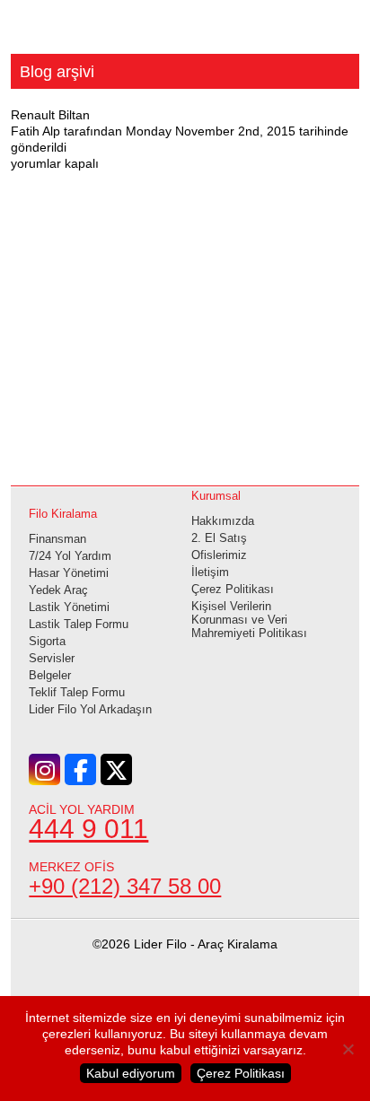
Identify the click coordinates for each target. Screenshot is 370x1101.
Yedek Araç (58, 590)
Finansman (57, 539)
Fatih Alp (35, 131)
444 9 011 (88, 828)
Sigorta (47, 641)
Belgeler (50, 675)
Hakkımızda (222, 521)
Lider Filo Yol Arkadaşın (90, 709)
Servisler (52, 658)
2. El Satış (219, 538)
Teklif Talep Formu (77, 692)
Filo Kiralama (63, 513)
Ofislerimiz (219, 555)
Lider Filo (185, 34)
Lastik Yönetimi (69, 607)
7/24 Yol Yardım (70, 556)
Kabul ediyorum (130, 1073)
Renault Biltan (50, 115)
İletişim (210, 572)
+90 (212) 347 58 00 (125, 886)
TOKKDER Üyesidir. (184, 1002)
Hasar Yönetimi (69, 573)
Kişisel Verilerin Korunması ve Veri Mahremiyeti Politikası (249, 619)
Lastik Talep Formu (78, 624)
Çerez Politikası (232, 589)
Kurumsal (216, 495)
